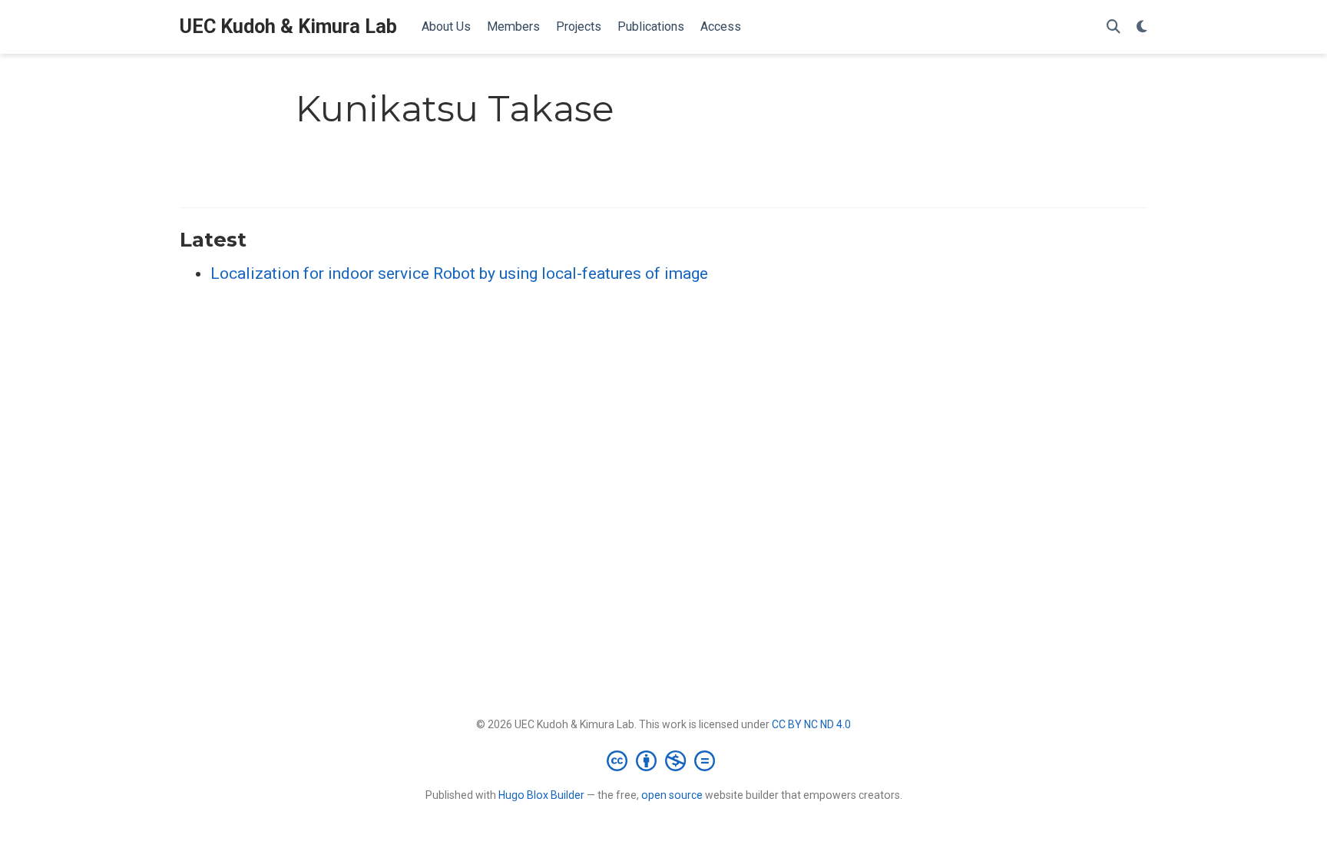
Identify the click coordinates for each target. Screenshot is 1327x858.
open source (672, 795)
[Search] (1113, 27)
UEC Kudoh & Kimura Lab (288, 26)
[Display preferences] (1142, 27)
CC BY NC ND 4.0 (811, 724)
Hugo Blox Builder (541, 795)
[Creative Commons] (664, 760)
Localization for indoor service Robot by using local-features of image (459, 273)
